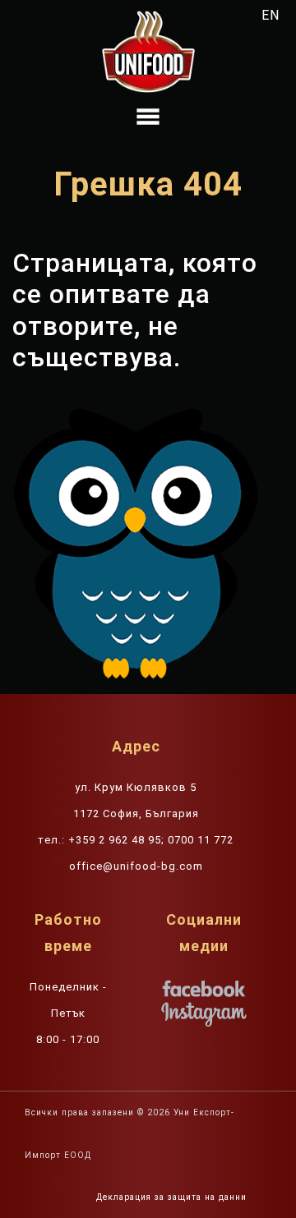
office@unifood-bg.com (136, 866)
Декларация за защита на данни (171, 1197)
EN (270, 15)
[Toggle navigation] (148, 116)
